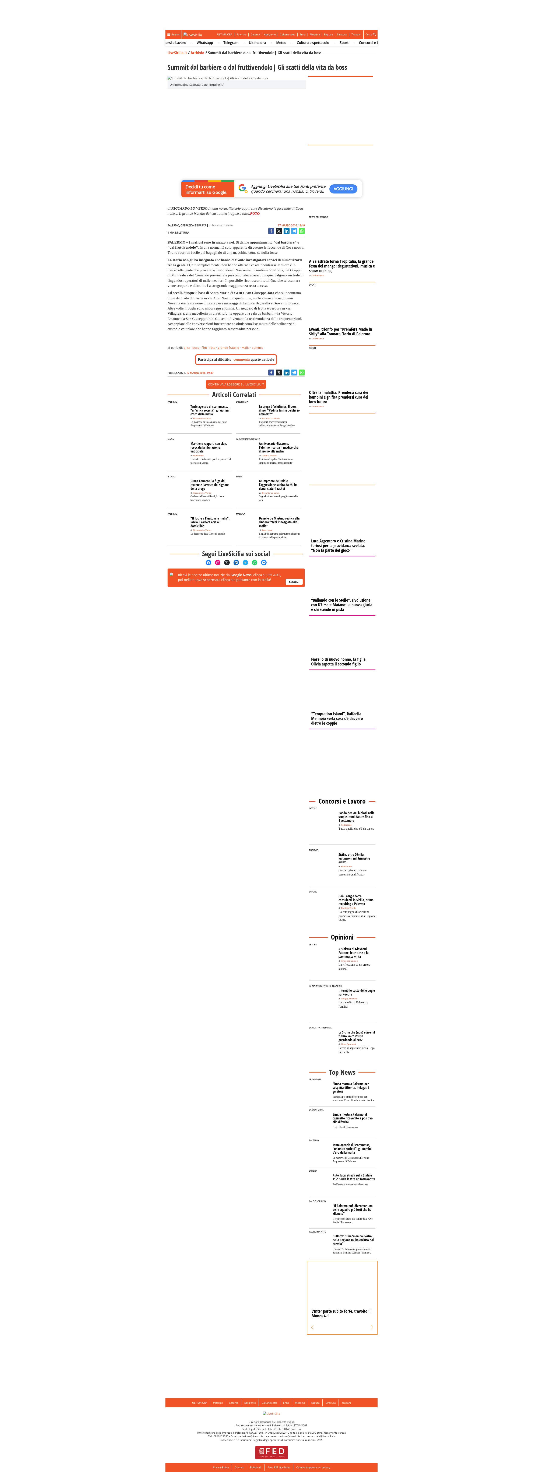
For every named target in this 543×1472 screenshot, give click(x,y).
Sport (316, 42)
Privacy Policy (221, 1467)
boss (195, 348)
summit (257, 348)
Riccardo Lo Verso (222, 225)
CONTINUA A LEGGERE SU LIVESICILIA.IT (236, 384)
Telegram (203, 42)
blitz (187, 348)
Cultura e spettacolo (285, 42)
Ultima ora (229, 42)
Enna (303, 34)
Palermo (241, 34)
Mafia (245, 348)
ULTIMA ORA (224, 34)
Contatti (239, 1467)
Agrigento (270, 34)
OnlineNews (318, 275)
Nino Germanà (348, 1044)
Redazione (198, 455)
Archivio (197, 53)
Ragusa (328, 34)
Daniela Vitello (269, 455)
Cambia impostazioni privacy (313, 1467)
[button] (312, 1327)
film (204, 348)
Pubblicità (256, 1467)
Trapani (356, 34)
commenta (242, 359)
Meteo (254, 42)
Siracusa (342, 34)
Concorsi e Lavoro (346, 42)
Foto (212, 348)
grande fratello (228, 348)
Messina (315, 34)
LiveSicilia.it (177, 53)
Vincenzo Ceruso (349, 960)
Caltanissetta (287, 34)
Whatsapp (177, 42)
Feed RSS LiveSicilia (278, 1467)
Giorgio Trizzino (349, 998)
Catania (255, 34)
